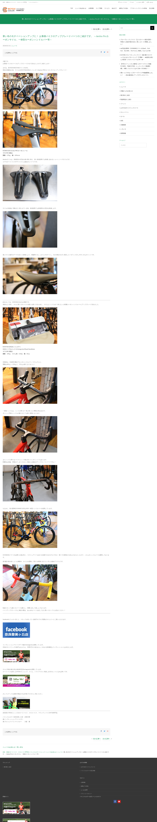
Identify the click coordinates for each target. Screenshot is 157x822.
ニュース (14, 46)
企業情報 (83, 782)
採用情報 (123, 133)
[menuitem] (122, 2)
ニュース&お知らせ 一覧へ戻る (13, 747)
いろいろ (123, 129)
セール (122, 116)
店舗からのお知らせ (126, 91)
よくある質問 (84, 790)
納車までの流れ (85, 786)
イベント (123, 103)
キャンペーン (124, 112)
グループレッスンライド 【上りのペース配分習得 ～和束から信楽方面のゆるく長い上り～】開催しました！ (136, 42)
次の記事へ (106, 29)
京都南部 (123, 125)
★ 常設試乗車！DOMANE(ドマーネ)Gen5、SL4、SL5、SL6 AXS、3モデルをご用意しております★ (135, 50)
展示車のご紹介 (125, 95)
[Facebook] (115, 801)
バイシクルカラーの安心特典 (88, 770)
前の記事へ (97, 29)
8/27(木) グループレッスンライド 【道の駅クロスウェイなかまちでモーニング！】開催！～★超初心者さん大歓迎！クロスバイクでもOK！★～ (136, 57)
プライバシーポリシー (86, 793)
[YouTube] (119, 801)
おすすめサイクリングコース (129, 108)
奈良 (121, 120)
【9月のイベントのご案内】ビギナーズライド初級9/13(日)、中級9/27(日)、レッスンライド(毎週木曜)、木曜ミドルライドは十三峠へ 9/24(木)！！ (135, 66)
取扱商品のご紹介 (125, 99)
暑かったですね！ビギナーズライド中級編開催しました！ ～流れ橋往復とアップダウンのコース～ (136, 74)
